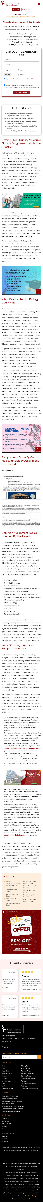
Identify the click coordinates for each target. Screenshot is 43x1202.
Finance (4, 1139)
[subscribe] (39, 1057)
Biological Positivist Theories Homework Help (23, 748)
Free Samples (6, 1081)
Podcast (24, 1086)
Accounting (5, 1118)
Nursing (4, 1126)
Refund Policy (25, 1068)
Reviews (24, 1081)
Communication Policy (28, 1078)
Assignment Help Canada (29, 891)
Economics (5, 1121)
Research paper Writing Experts (12, 1108)
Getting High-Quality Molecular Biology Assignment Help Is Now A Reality (20, 114)
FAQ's (3, 1086)
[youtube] (7, 1047)
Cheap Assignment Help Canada (29, 900)
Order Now (16, 9)
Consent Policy (26, 1076)
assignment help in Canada (14, 835)
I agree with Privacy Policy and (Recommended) (20, 80)
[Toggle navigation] (39, 3)
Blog (3, 1083)
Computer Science (8, 1134)
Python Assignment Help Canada (29, 882)
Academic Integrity (8, 1088)
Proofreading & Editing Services (12, 1101)
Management (6, 1124)
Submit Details (21, 92)
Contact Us (5, 1076)
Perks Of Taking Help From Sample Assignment (22, 131)
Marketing (5, 1136)
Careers (4, 1078)
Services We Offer (7, 1073)
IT (2, 1131)
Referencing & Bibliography (11, 1111)
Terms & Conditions (29, 79)
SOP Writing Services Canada (13, 904)
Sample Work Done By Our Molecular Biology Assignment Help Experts (22, 122)
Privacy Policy (25, 1066)
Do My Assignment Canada (29, 887)
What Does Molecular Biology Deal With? (20, 118)
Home (4, 1066)
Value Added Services (28, 1083)
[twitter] (5, 1047)
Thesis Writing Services (9, 1098)
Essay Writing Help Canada (29, 896)
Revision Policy (26, 1071)
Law (3, 1129)
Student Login (26, 9)
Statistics (5, 1141)
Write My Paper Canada (11, 899)
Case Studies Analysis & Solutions (13, 1106)
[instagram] (2, 1047)
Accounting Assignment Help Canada (11, 889)
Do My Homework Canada (12, 895)
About (4, 1068)
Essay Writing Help (8, 1103)
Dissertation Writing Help (10, 1096)
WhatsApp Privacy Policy (29, 1088)
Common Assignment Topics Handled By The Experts (22, 127)
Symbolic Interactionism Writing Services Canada (13, 883)
